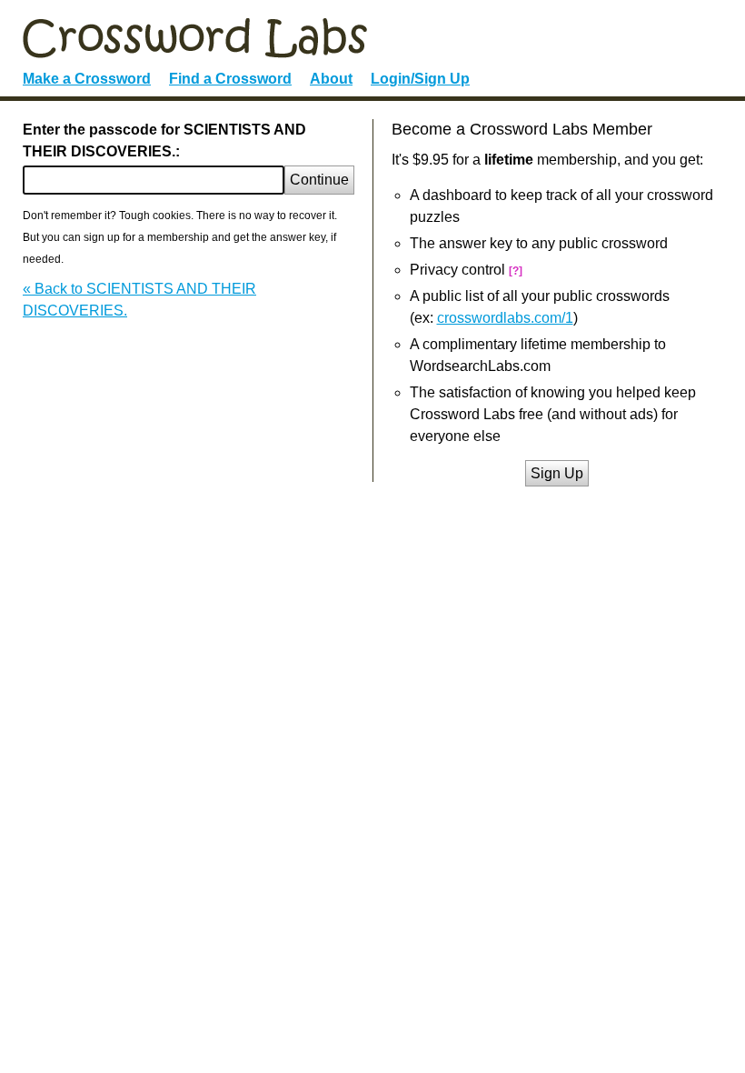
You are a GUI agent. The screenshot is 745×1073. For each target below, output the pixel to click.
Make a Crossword (87, 78)
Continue (319, 179)
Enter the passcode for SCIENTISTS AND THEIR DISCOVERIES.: (164, 140)
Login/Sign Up (420, 78)
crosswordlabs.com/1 (505, 318)
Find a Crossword (230, 78)
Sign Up (557, 473)
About (331, 78)
